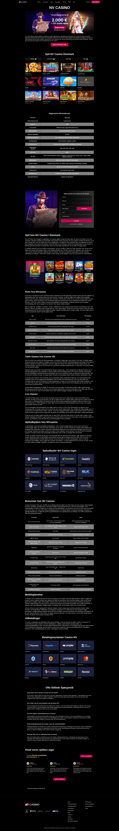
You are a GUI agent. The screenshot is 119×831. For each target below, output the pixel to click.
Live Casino (50, 58)
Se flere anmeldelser (59, 779)
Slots (84, 58)
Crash (67, 58)
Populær (32, 58)
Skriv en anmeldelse (86, 756)
